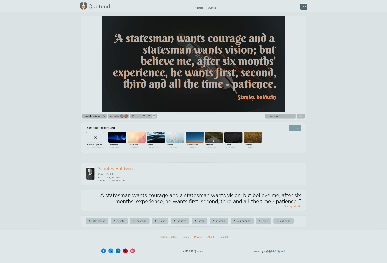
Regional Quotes (168, 237)
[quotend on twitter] (110, 250)
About (210, 237)
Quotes (212, 8)
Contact (224, 237)
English (110, 174)
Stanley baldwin (115, 168)
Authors (199, 8)
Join (304, 6)
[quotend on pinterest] (125, 250)
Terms (185, 237)
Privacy (198, 237)
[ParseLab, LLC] (276, 251)
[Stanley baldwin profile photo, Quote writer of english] (90, 174)
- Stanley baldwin (292, 206)
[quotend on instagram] (132, 250)
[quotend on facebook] (103, 250)
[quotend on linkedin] (118, 250)
